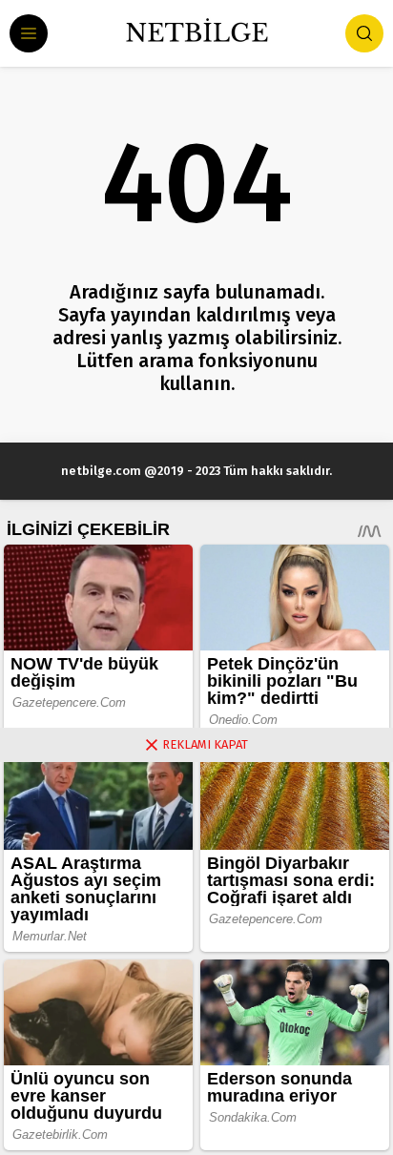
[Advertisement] (196, 958)
